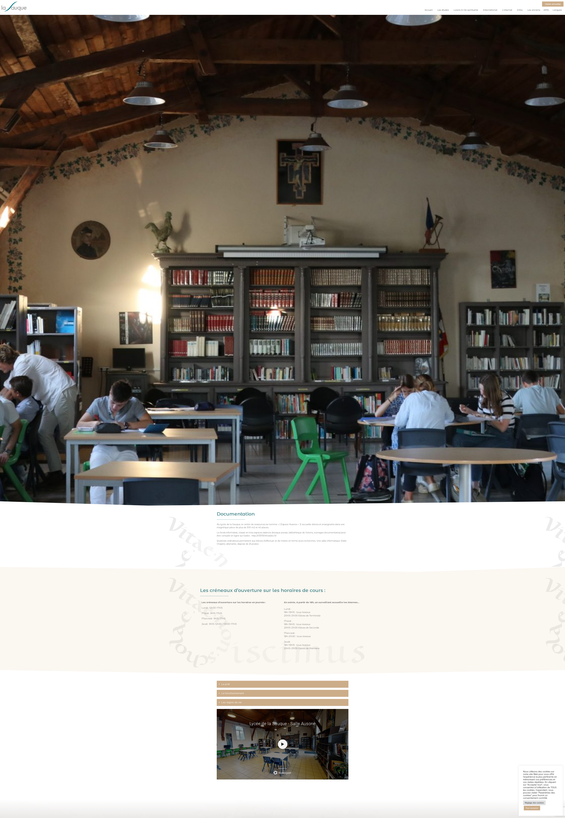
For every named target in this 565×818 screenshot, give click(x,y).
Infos (520, 10)
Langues (557, 10)
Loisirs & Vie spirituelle (466, 10)
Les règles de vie (231, 702)
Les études (443, 10)
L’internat (507, 10)
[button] (282, 684)
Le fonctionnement (232, 693)
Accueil (429, 10)
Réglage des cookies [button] (534, 803)
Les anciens (533, 10)
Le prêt (225, 684)
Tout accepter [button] (532, 808)
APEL (546, 10)
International (490, 10)
